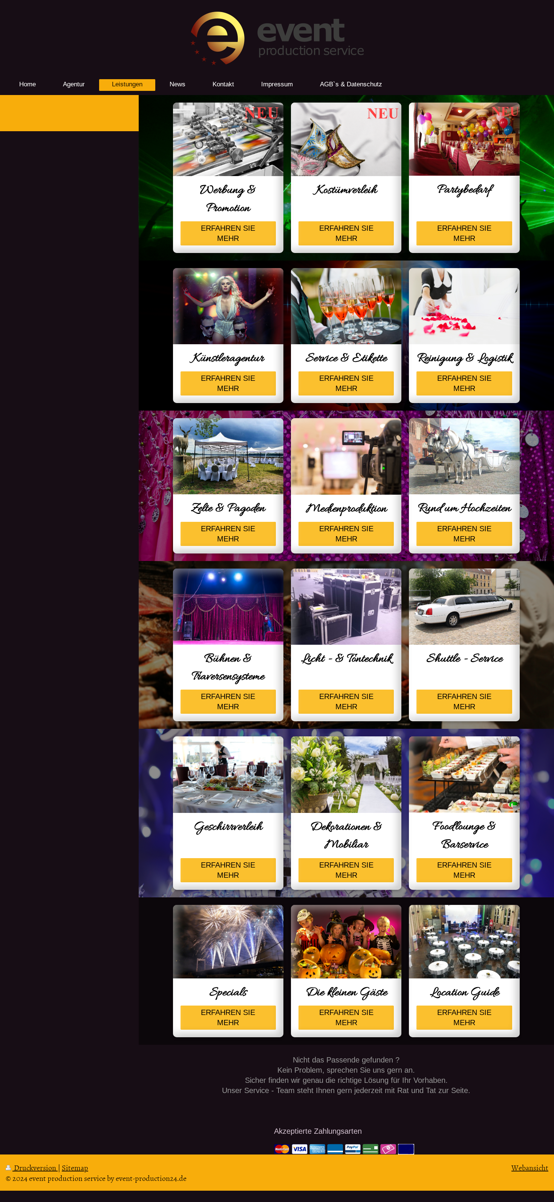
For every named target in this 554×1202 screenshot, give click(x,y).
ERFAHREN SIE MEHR (228, 233)
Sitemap (75, 1167)
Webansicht (529, 1167)
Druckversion (35, 1167)
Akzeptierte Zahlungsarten (318, 1131)
